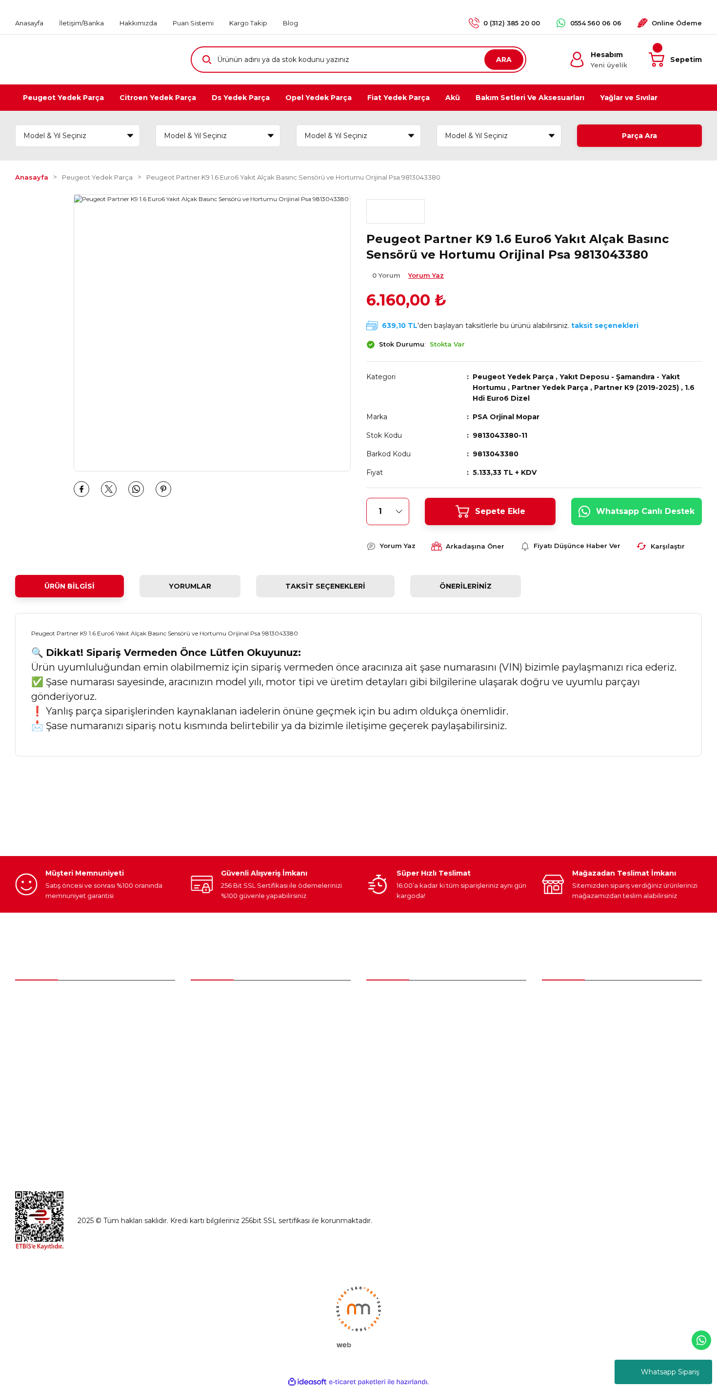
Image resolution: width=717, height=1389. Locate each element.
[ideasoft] (307, 1382)
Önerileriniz (465, 586)
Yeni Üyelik (209, 1001)
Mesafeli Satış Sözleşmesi (585, 1022)
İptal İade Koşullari (572, 1063)
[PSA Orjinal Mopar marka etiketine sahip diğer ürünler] (395, 211)
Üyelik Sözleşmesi (572, 1001)
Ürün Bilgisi (69, 586)
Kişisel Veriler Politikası (579, 1083)
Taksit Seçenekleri (325, 586)
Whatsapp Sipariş (670, 1372)
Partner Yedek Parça (550, 387)
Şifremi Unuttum (219, 1042)
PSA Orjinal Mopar (506, 416)
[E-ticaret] (357, 1382)
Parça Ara (639, 135)
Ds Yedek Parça (395, 1063)
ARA (504, 59)
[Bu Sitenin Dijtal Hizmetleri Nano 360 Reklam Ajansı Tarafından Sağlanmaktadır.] (358, 1316)
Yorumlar (190, 586)
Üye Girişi (206, 1022)
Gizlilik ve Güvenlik (573, 1042)
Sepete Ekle (500, 511)
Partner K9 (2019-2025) (636, 387)
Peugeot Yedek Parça (513, 376)
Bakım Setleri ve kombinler (412, 1001)
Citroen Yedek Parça (401, 1042)
